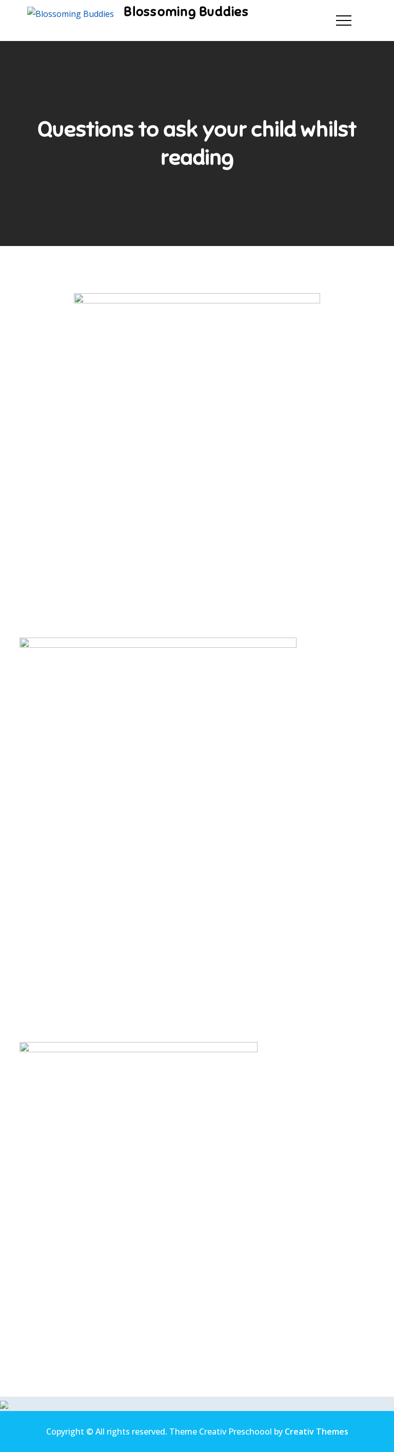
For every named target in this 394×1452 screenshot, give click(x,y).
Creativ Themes (316, 1431)
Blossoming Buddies (186, 11)
